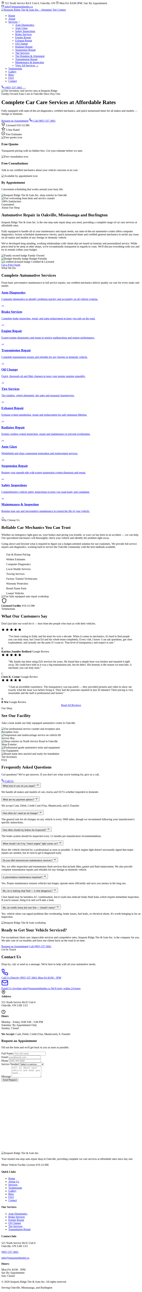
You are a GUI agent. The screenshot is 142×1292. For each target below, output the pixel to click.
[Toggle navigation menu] (24, 88)
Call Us (9, 781)
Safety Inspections (25, 31)
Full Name (7, 1053)
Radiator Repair (24, 46)
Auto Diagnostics (24, 25)
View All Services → (26, 65)
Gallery (12, 71)
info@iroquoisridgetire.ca (19, 6)
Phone (4, 1060)
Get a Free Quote (10, 264)
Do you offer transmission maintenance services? (28, 860)
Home (11, 15)
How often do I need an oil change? (21, 813)
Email (4, 1057)
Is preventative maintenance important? (23, 877)
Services (13, 21)
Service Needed (10, 1064)
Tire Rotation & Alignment (30, 56)
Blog (11, 74)
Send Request (10, 1080)
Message (6, 1076)
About (11, 18)
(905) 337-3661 (14, 87)
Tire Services (22, 53)
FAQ (11, 77)
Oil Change (21, 43)
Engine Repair (23, 37)
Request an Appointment (14, 120)
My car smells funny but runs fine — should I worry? (29, 907)
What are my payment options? (19, 799)
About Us (13, 1181)
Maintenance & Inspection (29, 62)
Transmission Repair (26, 59)
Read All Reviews (71, 705)
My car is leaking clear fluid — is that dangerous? (28, 891)
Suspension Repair (25, 49)
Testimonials (15, 68)
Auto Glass (21, 28)
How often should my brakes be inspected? (25, 830)
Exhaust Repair (23, 40)
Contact (12, 81)
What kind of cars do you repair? (19, 786)
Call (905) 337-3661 (44, 120)
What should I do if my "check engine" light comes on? (31, 843)
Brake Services (23, 34)
